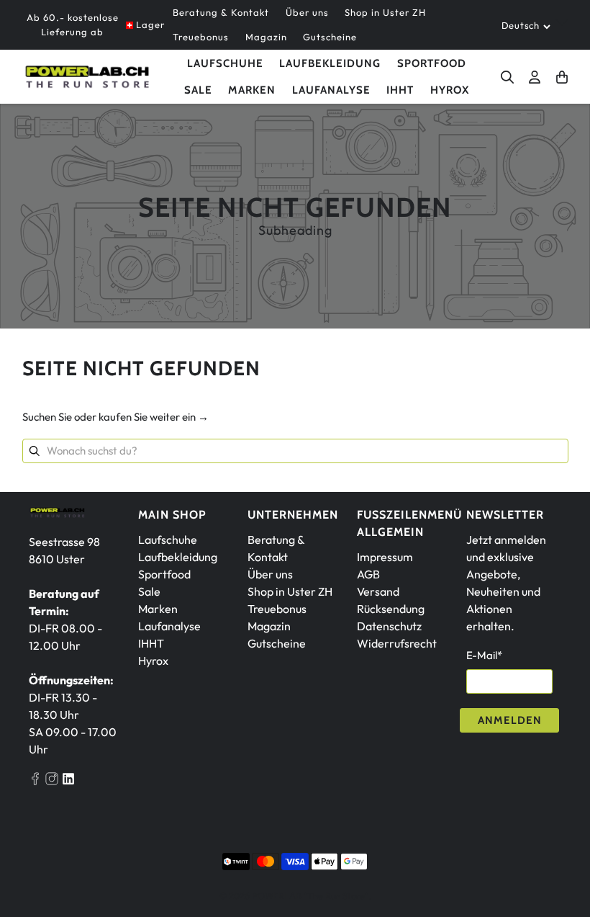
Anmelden (510, 720)
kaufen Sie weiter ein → (154, 417)
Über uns (307, 12)
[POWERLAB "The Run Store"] (87, 77)
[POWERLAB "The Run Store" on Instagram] (51, 781)
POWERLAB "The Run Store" (310, 895)
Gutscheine (330, 37)
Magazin (266, 37)
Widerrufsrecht (397, 643)
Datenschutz (389, 626)
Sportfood (431, 63)
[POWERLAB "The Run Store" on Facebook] (35, 781)
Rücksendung (391, 608)
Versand (378, 591)
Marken (158, 608)
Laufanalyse (331, 90)
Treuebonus (201, 37)
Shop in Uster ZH (385, 12)
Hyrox (449, 90)
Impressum (385, 557)
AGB (368, 574)
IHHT (400, 90)
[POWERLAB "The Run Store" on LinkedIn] (68, 781)
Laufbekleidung (330, 63)
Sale (198, 90)
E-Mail (484, 655)
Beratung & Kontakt (221, 12)
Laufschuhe (225, 63)
